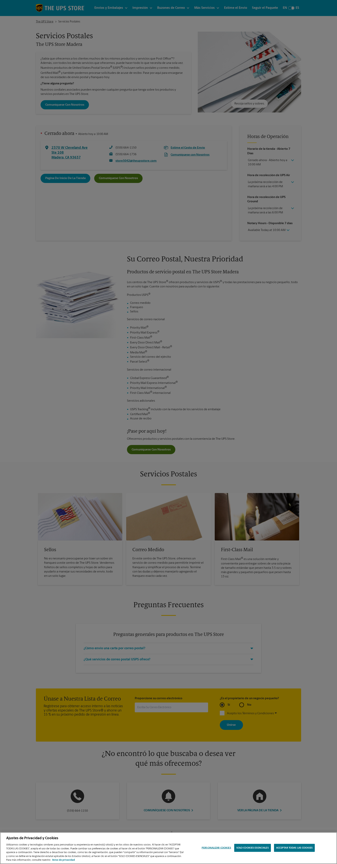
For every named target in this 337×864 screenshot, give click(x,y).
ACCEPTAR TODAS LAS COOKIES (294, 847)
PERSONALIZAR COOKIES (216, 847)
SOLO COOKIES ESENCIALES (252, 847)
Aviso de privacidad (63, 860)
